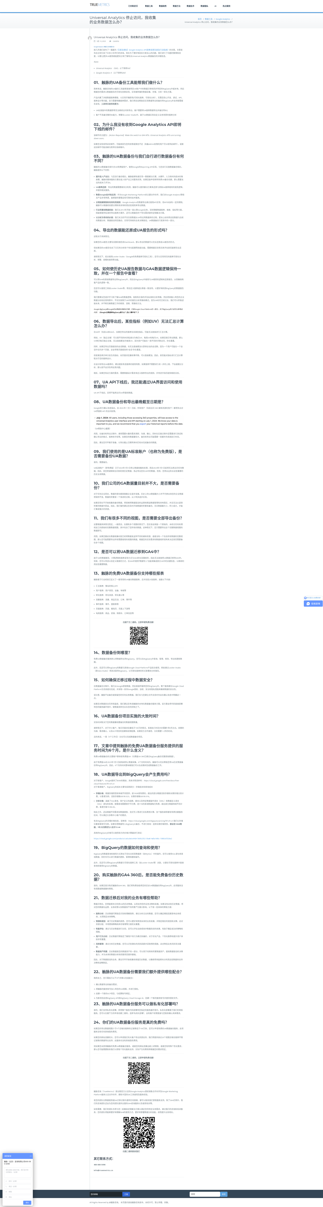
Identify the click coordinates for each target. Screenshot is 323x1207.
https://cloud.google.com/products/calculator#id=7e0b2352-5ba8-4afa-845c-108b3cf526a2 (133, 838)
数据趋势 (163, 6)
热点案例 (226, 6)
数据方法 (176, 6)
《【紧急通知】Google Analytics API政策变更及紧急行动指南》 (142, 50)
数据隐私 (204, 6)
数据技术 (190, 6)
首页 (200, 19)
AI (215, 6)
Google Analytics (223, 19)
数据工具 (149, 6)
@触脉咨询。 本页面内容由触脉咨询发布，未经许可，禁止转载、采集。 (139, 1202)
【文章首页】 (133, 6)
